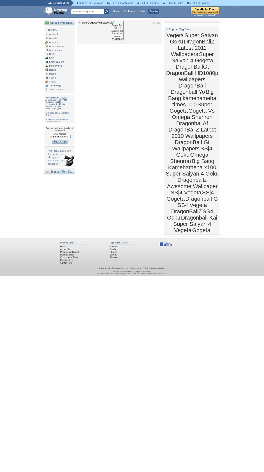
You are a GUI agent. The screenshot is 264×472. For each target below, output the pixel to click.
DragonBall (192, 85)
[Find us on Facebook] (166, 245)
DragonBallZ (186, 211)
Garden (113, 249)
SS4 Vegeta (192, 205)
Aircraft (53, 38)
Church (113, 252)
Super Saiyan (201, 35)
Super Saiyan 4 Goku (192, 174)
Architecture (55, 50)
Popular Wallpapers (70, 252)
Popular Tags (67, 254)
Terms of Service (120, 268)
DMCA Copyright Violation (154, 268)
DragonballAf (192, 123)
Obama (113, 254)
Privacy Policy (105, 268)
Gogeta (201, 230)
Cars (51, 58)
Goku (176, 41)
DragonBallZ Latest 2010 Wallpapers (192, 132)
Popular (153, 11)
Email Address (60, 134)
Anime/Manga (56, 46)
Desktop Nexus (126, 271)
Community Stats (69, 257)
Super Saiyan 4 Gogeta (193, 57)
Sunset (113, 257)
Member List (66, 260)
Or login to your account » (205, 15)
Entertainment (56, 62)
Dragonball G (201, 199)
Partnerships (135, 268)
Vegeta (175, 35)
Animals (53, 42)
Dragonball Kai (199, 218)
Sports (52, 81)
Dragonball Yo (188, 92)
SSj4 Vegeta (186, 192)
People (52, 73)
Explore (128, 11)
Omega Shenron (189, 158)
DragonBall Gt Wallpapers (191, 145)
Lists (142, 11)
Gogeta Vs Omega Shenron (193, 114)
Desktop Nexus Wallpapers (55, 11)
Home (116, 11)
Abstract (53, 34)
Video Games (56, 89)
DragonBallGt (192, 67)
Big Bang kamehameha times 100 (192, 98)
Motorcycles (55, 66)
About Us (65, 249)
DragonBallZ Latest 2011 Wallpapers (193, 47)
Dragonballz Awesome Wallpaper (192, 183)
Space (52, 77)
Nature (52, 69)
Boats (52, 54)
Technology (55, 85)
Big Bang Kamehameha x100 (192, 164)
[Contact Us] (60, 165)
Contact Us (66, 262)
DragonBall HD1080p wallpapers (192, 76)
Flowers (114, 246)
